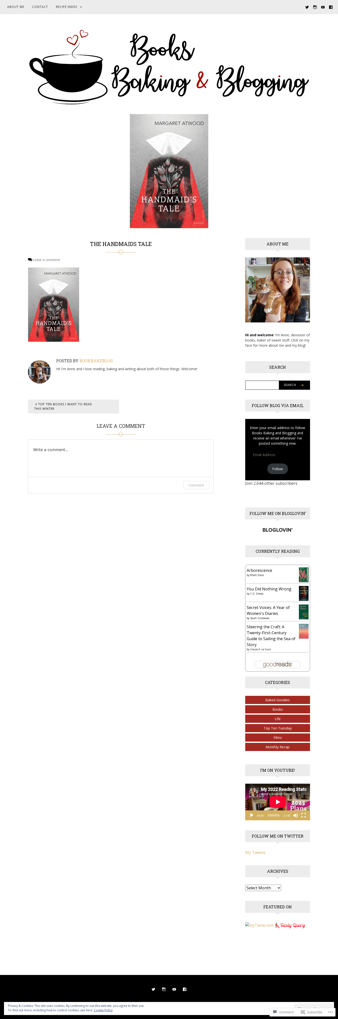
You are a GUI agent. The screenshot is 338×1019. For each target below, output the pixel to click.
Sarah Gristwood (259, 618)
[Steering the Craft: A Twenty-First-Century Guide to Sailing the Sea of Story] (304, 630)
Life (278, 718)
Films (277, 737)
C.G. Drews (256, 593)
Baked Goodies (277, 700)
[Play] (251, 815)
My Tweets (255, 852)
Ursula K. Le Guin (260, 649)
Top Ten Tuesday (278, 728)
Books (277, 709)
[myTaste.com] (259, 925)
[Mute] (295, 815)
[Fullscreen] (303, 815)
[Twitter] (307, 6)
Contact (40, 7)
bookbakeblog (96, 360)
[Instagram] (315, 6)
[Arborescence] (304, 574)
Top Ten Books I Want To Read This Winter (63, 406)
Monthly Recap (278, 747)
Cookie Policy (103, 1010)
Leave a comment (46, 259)
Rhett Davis (257, 575)
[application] (277, 802)
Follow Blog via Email (278, 405)
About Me (15, 7)
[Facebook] (330, 6)
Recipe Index (66, 7)
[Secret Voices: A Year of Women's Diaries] (304, 611)
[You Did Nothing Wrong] (304, 593)
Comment (196, 485)
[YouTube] (322, 6)
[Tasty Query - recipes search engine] (290, 925)
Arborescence (259, 570)
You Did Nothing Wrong (269, 589)
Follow (277, 468)
